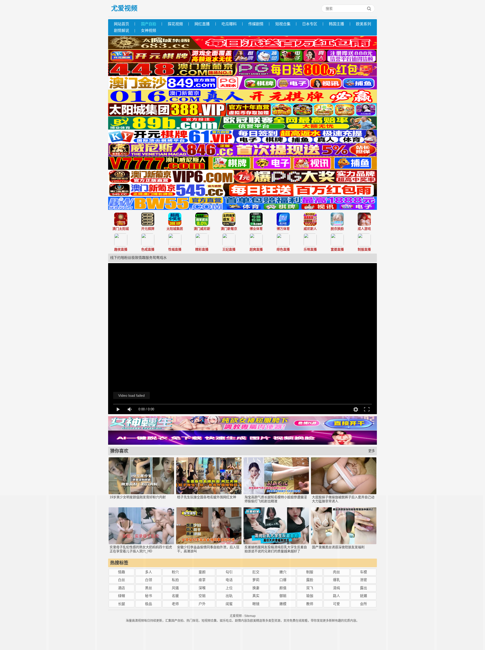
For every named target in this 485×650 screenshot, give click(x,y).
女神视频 (148, 30)
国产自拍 (148, 24)
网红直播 (202, 24)
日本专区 (309, 24)
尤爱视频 (124, 8)
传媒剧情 (255, 24)
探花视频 (175, 24)
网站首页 (121, 24)
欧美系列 (363, 24)
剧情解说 (121, 30)
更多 (371, 451)
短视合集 (282, 24)
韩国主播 (336, 24)
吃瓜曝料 (229, 24)
